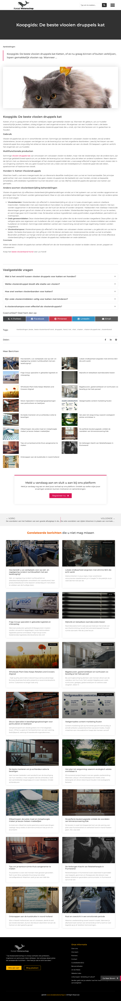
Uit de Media (75, 970)
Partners (74, 955)
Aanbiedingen (9, 47)
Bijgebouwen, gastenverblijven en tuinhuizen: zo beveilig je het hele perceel (86, 673)
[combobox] (91, 5)
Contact (74, 959)
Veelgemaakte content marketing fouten (95, 401)
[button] (112, 5)
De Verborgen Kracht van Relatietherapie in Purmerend (84, 867)
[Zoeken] (104, 5)
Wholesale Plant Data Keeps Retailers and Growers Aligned (32, 673)
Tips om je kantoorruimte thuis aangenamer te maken (30, 867)
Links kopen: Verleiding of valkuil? (83, 977)
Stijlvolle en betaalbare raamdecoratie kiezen (97, 373)
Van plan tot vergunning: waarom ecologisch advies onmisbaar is (88, 770)
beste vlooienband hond (22, 252)
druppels (58, 329)
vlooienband (107, 329)
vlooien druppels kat (21, 156)
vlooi (74, 329)
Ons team (74, 952)
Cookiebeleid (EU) (77, 963)
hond (65, 329)
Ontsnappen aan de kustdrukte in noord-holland (40, 457)
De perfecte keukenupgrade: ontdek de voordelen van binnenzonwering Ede (87, 820)
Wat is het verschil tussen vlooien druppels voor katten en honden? (60, 276)
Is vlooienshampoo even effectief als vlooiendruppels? (60, 306)
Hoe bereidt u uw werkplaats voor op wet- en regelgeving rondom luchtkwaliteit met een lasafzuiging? (38, 361)
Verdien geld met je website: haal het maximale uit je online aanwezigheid (92, 981)
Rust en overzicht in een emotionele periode (85, 916)
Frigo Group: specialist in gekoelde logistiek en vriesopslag (30, 623)
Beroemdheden (77, 966)
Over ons (74, 948)
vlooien (80, 329)
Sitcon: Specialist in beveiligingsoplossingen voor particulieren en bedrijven (31, 723)
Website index (76, 973)
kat (70, 329)
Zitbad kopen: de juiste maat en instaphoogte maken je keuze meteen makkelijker (29, 820)
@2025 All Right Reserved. (60, 995)
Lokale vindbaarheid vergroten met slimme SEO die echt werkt (88, 571)
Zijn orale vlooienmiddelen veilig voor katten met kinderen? (60, 299)
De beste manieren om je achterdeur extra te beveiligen (29, 770)
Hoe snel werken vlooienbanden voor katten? (60, 291)
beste (31, 329)
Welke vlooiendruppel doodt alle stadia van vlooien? (60, 284)
